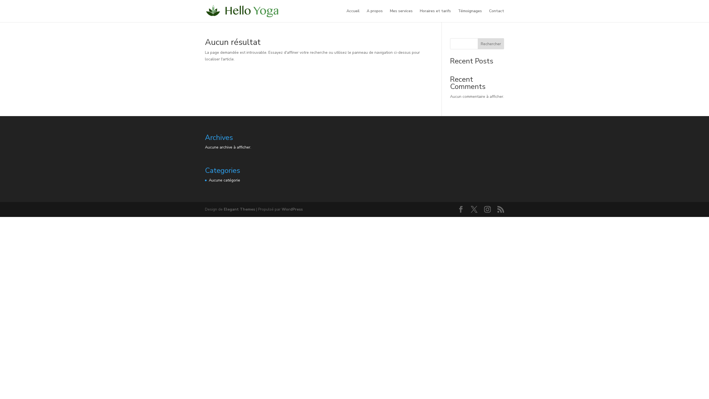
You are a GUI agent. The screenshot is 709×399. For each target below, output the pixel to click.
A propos (375, 11)
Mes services (401, 11)
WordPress (292, 209)
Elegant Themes (239, 209)
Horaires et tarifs (435, 11)
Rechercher (491, 44)
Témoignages (470, 11)
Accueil (352, 11)
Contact (496, 11)
